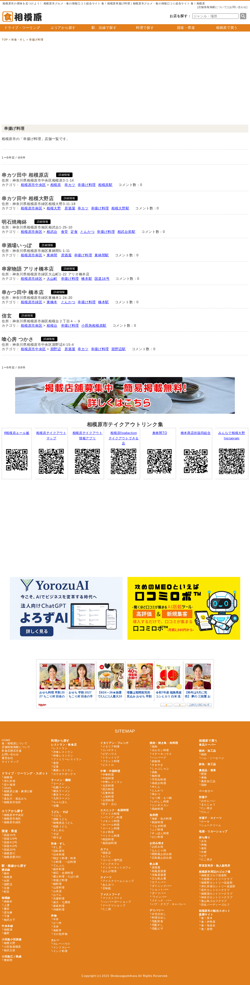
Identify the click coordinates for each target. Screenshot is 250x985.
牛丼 (56, 919)
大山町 (52, 279)
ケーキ (205, 821)
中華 (204, 852)
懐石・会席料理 (63, 872)
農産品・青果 (207, 770)
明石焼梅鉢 (14, 222)
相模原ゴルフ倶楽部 (214, 875)
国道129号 (10, 838)
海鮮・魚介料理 (162, 818)
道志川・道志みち (15, 798)
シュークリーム (211, 825)
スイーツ (106, 877)
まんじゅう (208, 804)
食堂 (64, 232)
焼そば (57, 837)
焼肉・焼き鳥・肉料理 (164, 742)
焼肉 (154, 746)
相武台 (52, 232)
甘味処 (107, 888)
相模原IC (10, 853)
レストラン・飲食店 (64, 744)
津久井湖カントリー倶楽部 (218, 886)
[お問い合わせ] (238, 7)
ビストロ (108, 764)
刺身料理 (157, 822)
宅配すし (157, 924)
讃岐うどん (60, 819)
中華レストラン (113, 781)
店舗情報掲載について (16, 747)
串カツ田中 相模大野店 (28, 198)
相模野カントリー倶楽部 (217, 882)
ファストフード (110, 894)
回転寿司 (59, 850)
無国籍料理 (110, 843)
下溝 (7, 916)
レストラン (60, 748)
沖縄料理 (59, 909)
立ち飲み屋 (159, 878)
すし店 (57, 847)
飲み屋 (154, 863)
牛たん (156, 786)
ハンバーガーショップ (117, 901)
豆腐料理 (59, 898)
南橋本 (8, 901)
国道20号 (10, 849)
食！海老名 (208, 925)
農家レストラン (63, 770)
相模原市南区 (31, 208)
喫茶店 (107, 852)
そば (56, 833)
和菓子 (203, 797)
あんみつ (108, 884)
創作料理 (59, 869)
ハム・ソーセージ (212, 758)
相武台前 (9, 950)
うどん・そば (59, 811)
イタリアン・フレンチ (114, 742)
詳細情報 (64, 174)
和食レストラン (63, 755)
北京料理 (108, 785)
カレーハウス (61, 943)
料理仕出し (159, 917)
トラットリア (111, 757)
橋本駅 (86, 279)
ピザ (204, 855)
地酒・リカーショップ (213, 831)
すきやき (157, 764)
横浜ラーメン (61, 791)
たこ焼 (107, 909)
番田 (7, 908)
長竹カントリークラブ (215, 889)
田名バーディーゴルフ (215, 904)
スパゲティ (110, 750)
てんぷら (59, 865)
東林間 (52, 255)
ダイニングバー (162, 885)
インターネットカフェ (117, 867)
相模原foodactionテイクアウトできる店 (124, 438)
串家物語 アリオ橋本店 (28, 268)
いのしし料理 (160, 801)
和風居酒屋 (159, 871)
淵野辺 (55, 349)
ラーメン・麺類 (61, 780)
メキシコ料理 (111, 821)
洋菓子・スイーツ (210, 817)
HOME (6, 740)
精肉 (204, 754)
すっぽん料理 (160, 833)
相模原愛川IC (12, 856)
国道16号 (102, 279)
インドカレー (61, 947)
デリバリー (157, 910)
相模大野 (54, 208)
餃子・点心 (110, 803)
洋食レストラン (63, 751)
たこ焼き (207, 859)
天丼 (56, 926)
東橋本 (52, 302)
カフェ (104, 849)
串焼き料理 (159, 783)
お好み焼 (157, 846)
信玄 (7, 315)
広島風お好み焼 (162, 857)
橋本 (7, 873)
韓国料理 (108, 839)
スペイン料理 (111, 828)
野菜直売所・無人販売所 (214, 865)
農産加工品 (208, 781)
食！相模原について (14, 743)
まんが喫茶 (110, 871)
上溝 (7, 905)
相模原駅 (105, 185)
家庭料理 (59, 905)
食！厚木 (207, 918)
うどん (57, 815)
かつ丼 (57, 922)
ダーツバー (159, 893)
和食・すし (58, 843)
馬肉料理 (157, 808)
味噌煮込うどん (63, 822)
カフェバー (159, 882)
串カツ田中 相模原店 (25, 175)
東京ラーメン (61, 794)
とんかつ (87, 232)
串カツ (69, 185)
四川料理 (108, 789)
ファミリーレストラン (67, 759)
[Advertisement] (125, 85)
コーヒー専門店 (113, 860)
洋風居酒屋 (159, 874)
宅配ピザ (157, 928)
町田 (7, 891)
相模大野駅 (120, 208)
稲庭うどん (60, 826)
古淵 (7, 888)
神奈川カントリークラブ (217, 897)
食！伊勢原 (208, 921)
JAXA (7, 788)
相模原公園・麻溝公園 (18, 791)
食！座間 (207, 929)
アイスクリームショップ (118, 880)
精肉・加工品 (207, 750)
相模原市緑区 (31, 279)
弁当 (204, 841)
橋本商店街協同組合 (196, 433)
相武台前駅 (126, 232)
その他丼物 (60, 933)
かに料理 (157, 836)
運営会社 (7, 758)
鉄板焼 (156, 761)
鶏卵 (204, 784)
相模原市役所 (12, 802)
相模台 (52, 325)
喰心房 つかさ (18, 339)
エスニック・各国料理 (114, 810)
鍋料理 (57, 883)
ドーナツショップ (114, 905)
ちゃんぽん (60, 802)
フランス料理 (111, 761)
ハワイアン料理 (113, 817)
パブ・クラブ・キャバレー (169, 904)
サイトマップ (10, 761)
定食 (74, 232)
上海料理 (108, 796)
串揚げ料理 (87, 185)
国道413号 (10, 845)
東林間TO (159, 433)
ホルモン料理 (160, 750)
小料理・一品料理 (64, 861)
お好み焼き (157, 843)
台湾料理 (108, 800)
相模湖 (8, 777)
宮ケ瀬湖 (9, 784)
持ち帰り (204, 837)
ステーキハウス (162, 753)
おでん (57, 894)
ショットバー (160, 889)
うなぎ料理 (159, 825)
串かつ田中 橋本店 (23, 292)
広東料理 (108, 792)
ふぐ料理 (157, 829)
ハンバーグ (159, 757)
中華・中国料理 (110, 770)
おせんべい (208, 800)
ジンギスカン (160, 805)
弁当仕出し (159, 913)
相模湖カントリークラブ (217, 893)
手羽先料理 (159, 779)
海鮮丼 (57, 930)
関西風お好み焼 (162, 854)
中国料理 (108, 778)
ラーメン (59, 783)
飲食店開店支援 (12, 750)
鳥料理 (156, 775)
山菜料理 (59, 887)
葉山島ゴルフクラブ (214, 900)
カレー (55, 940)
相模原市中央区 (33, 185)
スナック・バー (162, 900)
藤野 (7, 933)
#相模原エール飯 (17, 433)
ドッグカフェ (111, 863)
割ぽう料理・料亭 (64, 858)
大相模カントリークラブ (217, 878)
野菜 (204, 773)
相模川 (8, 794)
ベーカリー (206, 791)
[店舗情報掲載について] (212, 7)
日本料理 (59, 854)
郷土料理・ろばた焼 (66, 876)
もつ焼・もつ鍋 (162, 797)
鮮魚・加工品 (207, 764)
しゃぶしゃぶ (160, 768)
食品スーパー (207, 744)
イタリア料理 (111, 746)
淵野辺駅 (118, 349)
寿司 (204, 848)
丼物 (54, 915)
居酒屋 (69, 208)
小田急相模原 (12, 946)
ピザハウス (110, 753)
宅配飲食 (157, 921)
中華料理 (108, 774)
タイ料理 (108, 832)
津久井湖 (9, 780)
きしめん (59, 830)
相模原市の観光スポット (214, 910)
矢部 (7, 880)
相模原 (55, 185)
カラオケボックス (64, 773)
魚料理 (154, 814)
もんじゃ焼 (159, 850)
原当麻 (8, 912)
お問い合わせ (10, 754)
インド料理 (60, 951)
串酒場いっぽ (17, 245)
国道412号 (10, 842)
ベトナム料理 (111, 835)
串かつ (156, 794)
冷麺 (56, 805)
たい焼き (207, 808)
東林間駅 (101, 255)
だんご (205, 811)
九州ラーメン (61, 798)
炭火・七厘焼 (61, 902)
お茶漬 (57, 891)
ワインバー (159, 896)
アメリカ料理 (111, 813)
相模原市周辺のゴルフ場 (214, 871)
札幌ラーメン (61, 787)
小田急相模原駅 (93, 325)
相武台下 (9, 919)
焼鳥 (154, 772)
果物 (204, 777)
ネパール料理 (111, 824)
